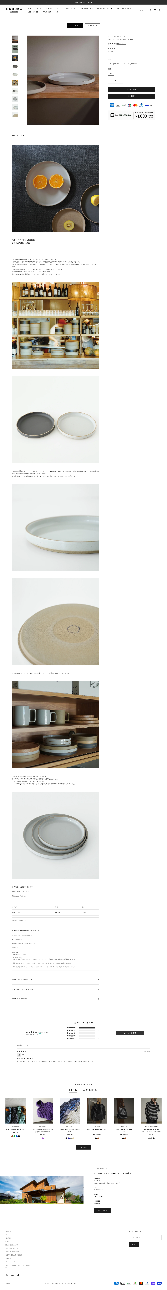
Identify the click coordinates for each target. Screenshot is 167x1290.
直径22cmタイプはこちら (20, 896)
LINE (58, 12)
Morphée (97, 1126)
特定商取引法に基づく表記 (13, 1255)
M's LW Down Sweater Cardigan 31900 (70, 1131)
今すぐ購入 (132, 96)
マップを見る (102, 1210)
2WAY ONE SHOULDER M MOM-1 (124, 1131)
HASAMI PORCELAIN (117, 36)
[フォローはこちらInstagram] (6, 1275)
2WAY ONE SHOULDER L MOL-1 (97, 1131)
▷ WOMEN (92, 26)
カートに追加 (131, 89)
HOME (30, 8)
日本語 (141, 10)
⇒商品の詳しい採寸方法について (19, 920)
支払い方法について (11, 1245)
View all (83, 1147)
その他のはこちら (30, 930)
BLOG (59, 8)
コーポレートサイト (11, 1262)
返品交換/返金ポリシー (12, 1248)
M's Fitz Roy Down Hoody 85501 (16, 1129)
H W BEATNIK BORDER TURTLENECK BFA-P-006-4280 (151, 1131)
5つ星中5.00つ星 (43, 1032)
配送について (9, 1241)
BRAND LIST (71, 8)
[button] (112, 44)
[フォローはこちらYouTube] (12, 1275)
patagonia (15, 1126)
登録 (133, 1244)
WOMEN (49, 8)
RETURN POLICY (124, 8)
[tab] (18, 135)
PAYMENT (47, 12)
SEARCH (8, 1238)
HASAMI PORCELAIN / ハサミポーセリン (26, 259)
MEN (39, 8)
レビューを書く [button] (130, 1033)
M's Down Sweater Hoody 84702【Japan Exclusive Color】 (43, 1131)
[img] (21, 1051)
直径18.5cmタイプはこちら (20, 891)
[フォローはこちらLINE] (18, 1275)
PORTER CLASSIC (151, 1126)
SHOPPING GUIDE (104, 8)
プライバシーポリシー (12, 1251)
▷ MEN (75, 26)
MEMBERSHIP (87, 8)
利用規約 (8, 1258)
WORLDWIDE (33, 12)
